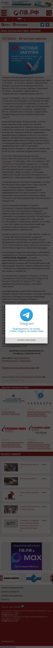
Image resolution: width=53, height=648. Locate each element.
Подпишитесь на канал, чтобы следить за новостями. (26, 330)
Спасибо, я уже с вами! (26, 340)
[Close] (47, 304)
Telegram (26, 323)
